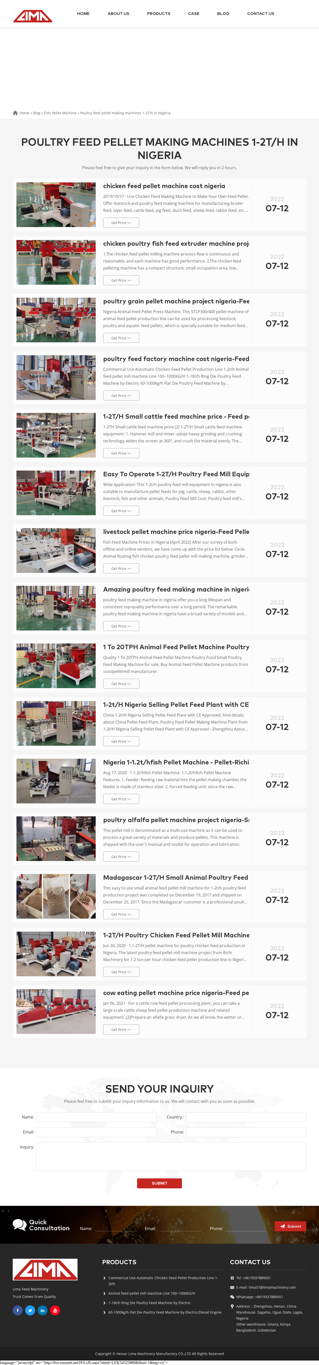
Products (158, 14)
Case (194, 14)
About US (118, 14)
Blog (223, 14)
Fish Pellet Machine (60, 113)
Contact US (260, 14)
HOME (83, 14)
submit (159, 1183)
